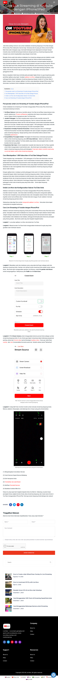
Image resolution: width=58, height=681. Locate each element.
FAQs (31, 631)
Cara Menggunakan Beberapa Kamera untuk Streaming (30, 606)
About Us (32, 628)
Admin (18, 13)
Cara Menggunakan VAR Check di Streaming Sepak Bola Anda (32, 598)
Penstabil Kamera (15, 485)
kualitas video (35, 340)
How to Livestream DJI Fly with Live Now (26, 582)
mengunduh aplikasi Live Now (30, 202)
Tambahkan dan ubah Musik (12, 482)
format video (17, 340)
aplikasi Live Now (30, 77)
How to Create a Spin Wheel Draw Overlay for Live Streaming (32, 574)
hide (12, 88)
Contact (32, 634)
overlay (5, 342)
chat (11, 342)
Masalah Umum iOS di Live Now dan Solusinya (27, 590)
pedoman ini (13, 135)
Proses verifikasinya (21, 114)
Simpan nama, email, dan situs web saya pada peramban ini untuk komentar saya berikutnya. (29, 539)
